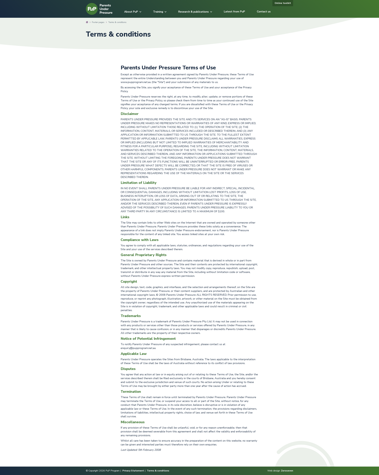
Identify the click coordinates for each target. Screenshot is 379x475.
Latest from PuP (234, 11)
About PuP (131, 11)
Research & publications (193, 11)
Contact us (264, 11)
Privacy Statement (133, 470)
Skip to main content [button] (19, 3)
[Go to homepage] (99, 14)
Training (158, 11)
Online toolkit (283, 3)
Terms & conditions (158, 470)
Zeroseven (287, 470)
